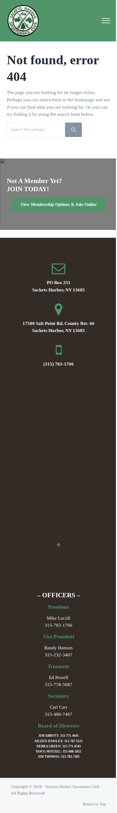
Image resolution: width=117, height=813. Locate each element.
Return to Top (94, 804)
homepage (84, 99)
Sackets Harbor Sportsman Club (72, 786)
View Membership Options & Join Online (58, 204)
